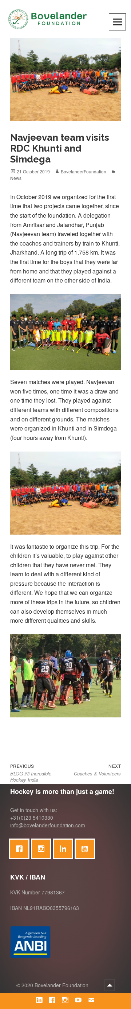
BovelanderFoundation (83, 171)
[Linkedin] (65, 849)
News (15, 178)
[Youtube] (87, 849)
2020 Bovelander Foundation (55, 985)
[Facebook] (21, 849)
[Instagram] (43, 849)
